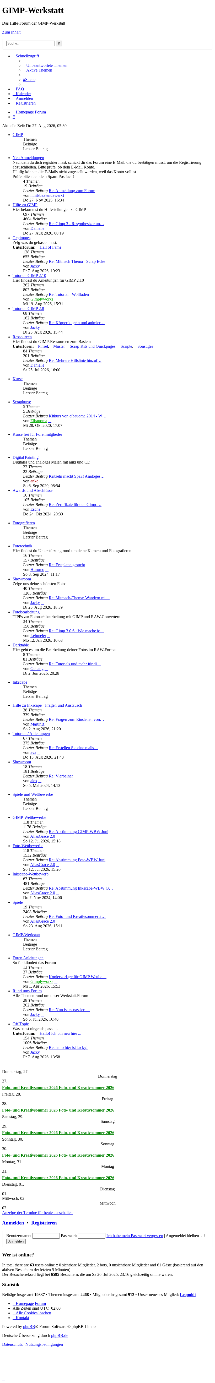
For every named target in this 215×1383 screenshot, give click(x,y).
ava (33, 752)
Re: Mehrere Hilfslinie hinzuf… (75, 360)
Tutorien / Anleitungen (31, 733)
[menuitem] (45, 65)
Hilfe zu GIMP (25, 205)
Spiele (18, 902)
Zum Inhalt (11, 32)
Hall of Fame (50, 247)
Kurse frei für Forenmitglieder (37, 434)
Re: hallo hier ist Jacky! (68, 1047)
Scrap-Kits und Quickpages (92, 346)
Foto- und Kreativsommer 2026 (30, 1087)
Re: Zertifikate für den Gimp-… (75, 504)
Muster (58, 346)
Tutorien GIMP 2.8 (28, 308)
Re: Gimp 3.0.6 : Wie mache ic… (76, 631)
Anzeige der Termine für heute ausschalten (37, 1212)
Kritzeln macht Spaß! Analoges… (77, 476)
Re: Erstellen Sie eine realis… (73, 747)
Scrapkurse (22, 402)
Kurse (18, 379)
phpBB (29, 1326)
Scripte (126, 346)
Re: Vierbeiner (61, 776)
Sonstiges (145, 346)
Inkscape (20, 682)
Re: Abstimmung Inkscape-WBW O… (81, 888)
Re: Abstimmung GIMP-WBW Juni (78, 831)
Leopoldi (188, 1294)
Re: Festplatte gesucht (67, 565)
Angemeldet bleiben (183, 1235)
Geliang (37, 668)
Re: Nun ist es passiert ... (69, 1010)
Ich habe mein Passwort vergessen (134, 1235)
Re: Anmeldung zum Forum (72, 190)
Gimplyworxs (41, 299)
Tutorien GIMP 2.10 (29, 275)
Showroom (22, 579)
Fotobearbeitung (26, 612)
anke (34, 481)
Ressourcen (22, 337)
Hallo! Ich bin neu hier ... (60, 1033)
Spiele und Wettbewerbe (33, 794)
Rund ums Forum (27, 991)
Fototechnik (22, 546)
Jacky (35, 266)
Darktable (21, 645)
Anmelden (13, 1223)
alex (33, 780)
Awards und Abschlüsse (32, 490)
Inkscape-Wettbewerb (31, 874)
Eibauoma (38, 420)
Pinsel (43, 346)
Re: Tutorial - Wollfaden (69, 294)
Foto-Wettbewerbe (28, 845)
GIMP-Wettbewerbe (29, 817)
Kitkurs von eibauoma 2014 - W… (77, 416)
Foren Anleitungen (28, 958)
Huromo (37, 569)
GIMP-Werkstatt (26, 935)
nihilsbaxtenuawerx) (47, 195)
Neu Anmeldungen (28, 157)
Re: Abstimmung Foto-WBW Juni (77, 860)
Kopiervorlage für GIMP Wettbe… (77, 976)
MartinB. (37, 724)
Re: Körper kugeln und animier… (77, 322)
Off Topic (21, 1024)
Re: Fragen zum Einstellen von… (76, 719)
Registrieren (44, 1223)
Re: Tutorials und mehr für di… (75, 664)
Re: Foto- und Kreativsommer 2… (77, 916)
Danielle (37, 228)
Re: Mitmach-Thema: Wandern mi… (79, 598)
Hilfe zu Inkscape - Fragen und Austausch (47, 705)
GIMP (18, 134)
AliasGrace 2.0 (42, 836)
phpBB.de (59, 1335)
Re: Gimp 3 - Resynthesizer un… (76, 223)
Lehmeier (38, 635)
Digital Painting (26, 457)
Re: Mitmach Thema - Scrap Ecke (77, 261)
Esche (35, 509)
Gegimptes (21, 238)
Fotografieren (24, 523)
